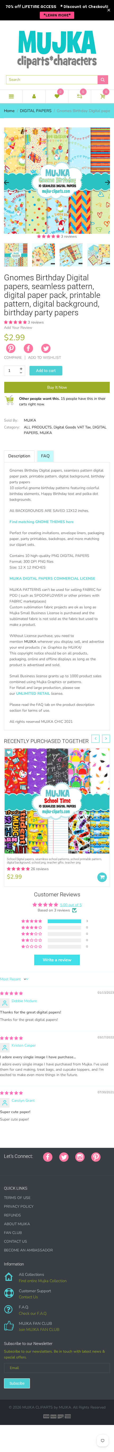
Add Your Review (18, 327)
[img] (11, 993)
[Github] (12, 1165)
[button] (49, 236)
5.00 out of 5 (71, 905)
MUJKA (30, 420)
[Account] (34, 96)
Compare (13, 357)
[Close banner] (108, 10)
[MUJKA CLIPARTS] (57, 47)
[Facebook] (28, 348)
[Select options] (102, 877)
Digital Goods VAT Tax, (72, 427)
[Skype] (65, 1165)
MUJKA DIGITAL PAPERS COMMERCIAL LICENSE (52, 578)
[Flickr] (26, 1165)
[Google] (6, 1165)
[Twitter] (46, 348)
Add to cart (46, 370)
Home (9, 110)
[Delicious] (59, 1165)
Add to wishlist (44, 357)
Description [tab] (19, 456)
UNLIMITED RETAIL (33, 693)
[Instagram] (79, 1156)
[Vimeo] (52, 1165)
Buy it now (57, 387)
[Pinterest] (96, 1156)
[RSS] (19, 1165)
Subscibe (17, 1383)
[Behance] (79, 1165)
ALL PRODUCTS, (38, 427)
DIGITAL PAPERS (35, 110)
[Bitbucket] (32, 1165)
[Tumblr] (39, 1165)
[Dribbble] (45, 1165)
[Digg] (72, 1165)
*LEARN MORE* (57, 15)
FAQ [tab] (45, 456)
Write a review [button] (57, 960)
